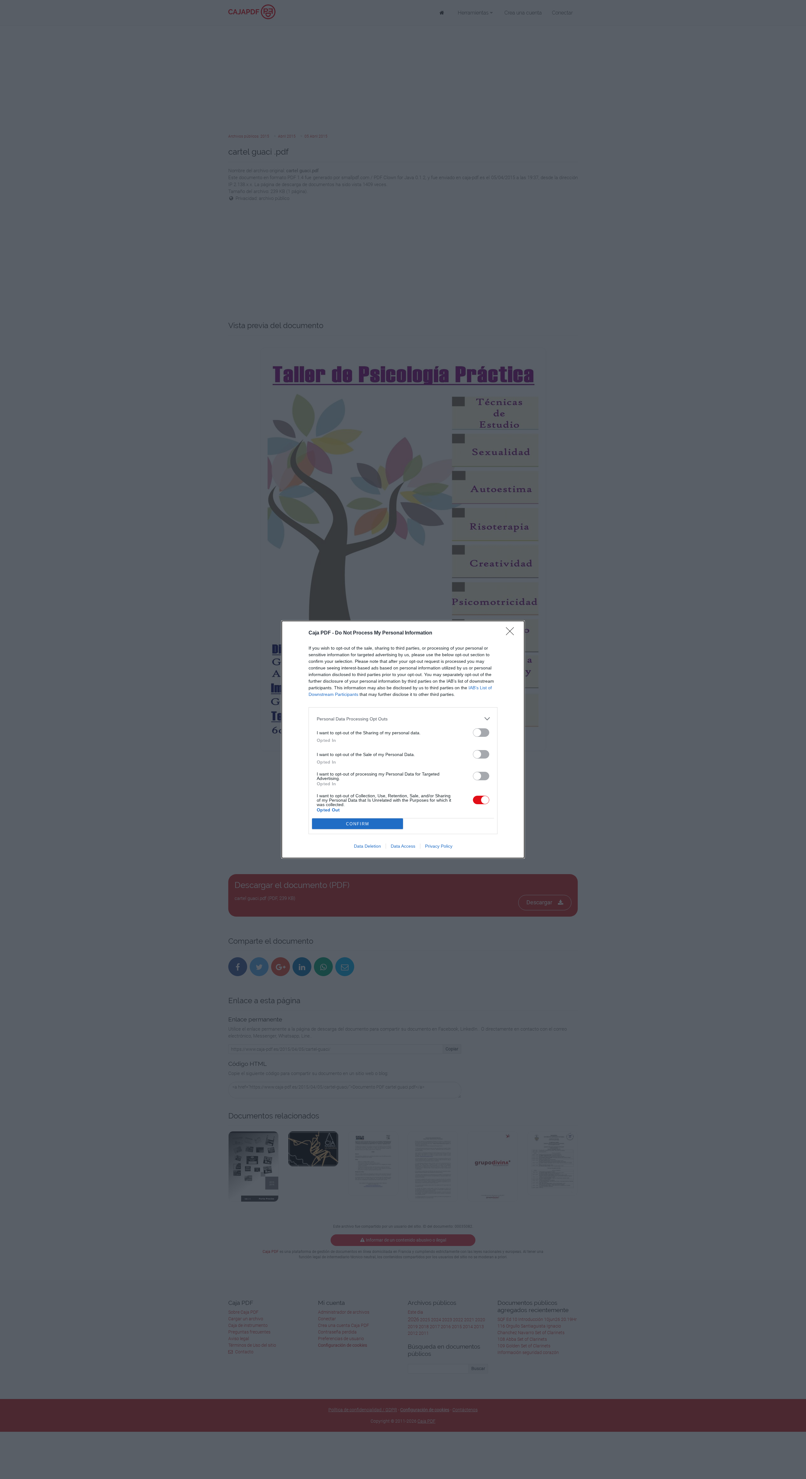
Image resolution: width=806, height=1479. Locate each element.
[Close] (512, 633)
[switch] (481, 732)
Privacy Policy (438, 846)
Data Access (403, 846)
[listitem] (403, 718)
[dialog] (403, 739)
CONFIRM (357, 824)
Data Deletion (367, 846)
